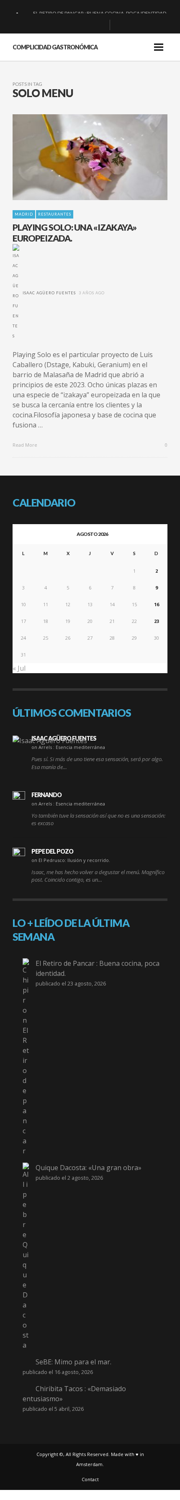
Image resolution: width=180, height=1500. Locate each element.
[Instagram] (86, 25)
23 (156, 621)
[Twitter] (100, 25)
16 (156, 604)
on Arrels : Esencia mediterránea (68, 747)
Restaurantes (54, 214)
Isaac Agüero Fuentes (49, 293)
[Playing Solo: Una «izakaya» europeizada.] (76, 157)
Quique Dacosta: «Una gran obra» (88, 1167)
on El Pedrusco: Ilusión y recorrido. (70, 860)
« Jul (19, 668)
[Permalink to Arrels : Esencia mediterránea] (50, 740)
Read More (26, 445)
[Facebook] (60, 25)
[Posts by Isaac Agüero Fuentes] (16, 293)
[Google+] (73, 25)
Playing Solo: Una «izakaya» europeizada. (74, 232)
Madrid (24, 214)
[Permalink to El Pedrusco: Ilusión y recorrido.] (19, 854)
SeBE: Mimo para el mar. (73, 1361)
